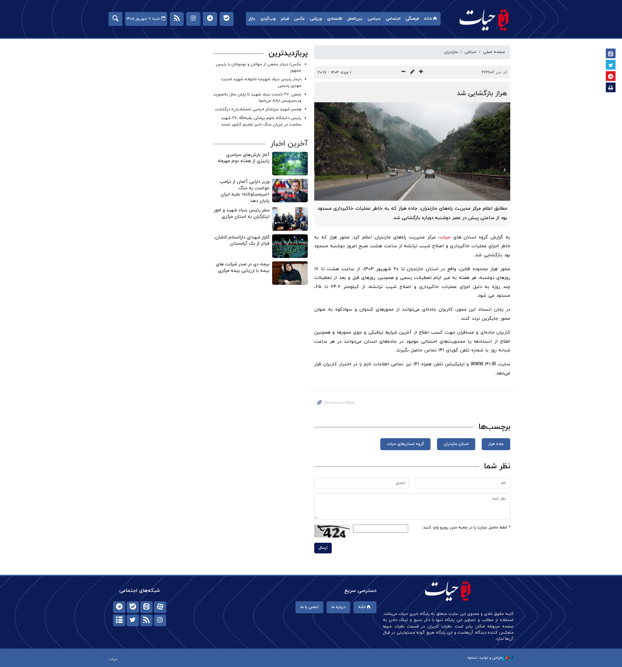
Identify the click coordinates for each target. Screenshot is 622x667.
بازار (251, 19)
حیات (484, 19)
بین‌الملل (355, 19)
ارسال (323, 548)
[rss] (146, 620)
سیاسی (374, 19)
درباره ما (338, 607)
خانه (428, 19)
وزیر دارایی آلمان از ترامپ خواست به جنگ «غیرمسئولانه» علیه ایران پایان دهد (245, 191)
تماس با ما (309, 607)
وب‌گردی (268, 19)
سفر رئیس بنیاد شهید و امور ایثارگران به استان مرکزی (242, 213)
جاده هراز (496, 444)
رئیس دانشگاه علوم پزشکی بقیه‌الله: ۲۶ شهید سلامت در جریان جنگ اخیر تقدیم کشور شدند (261, 121)
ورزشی (316, 19)
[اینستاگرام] (160, 620)
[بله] (133, 607)
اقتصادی (334, 19)
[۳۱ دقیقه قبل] (290, 190)
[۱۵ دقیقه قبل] (290, 163)
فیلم (285, 19)
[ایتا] (146, 607)
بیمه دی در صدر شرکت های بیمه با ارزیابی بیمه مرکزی (243, 267)
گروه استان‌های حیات (405, 444)
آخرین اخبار (289, 143)
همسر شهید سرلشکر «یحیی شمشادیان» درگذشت (258, 109)
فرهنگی (412, 19)
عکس (299, 19)
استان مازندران (456, 444)
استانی (470, 52)
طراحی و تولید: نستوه (484, 657)
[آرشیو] (119, 620)
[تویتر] (133, 620)
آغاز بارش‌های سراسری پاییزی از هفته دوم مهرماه (244, 158)
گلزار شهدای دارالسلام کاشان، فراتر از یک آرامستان (242, 240)
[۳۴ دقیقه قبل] (290, 219)
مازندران (451, 52)
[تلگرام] (119, 607)
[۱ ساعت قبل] (290, 246)
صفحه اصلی (494, 52)
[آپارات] (160, 607)
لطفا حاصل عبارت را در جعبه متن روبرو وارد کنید (466, 527)
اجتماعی (393, 19)
